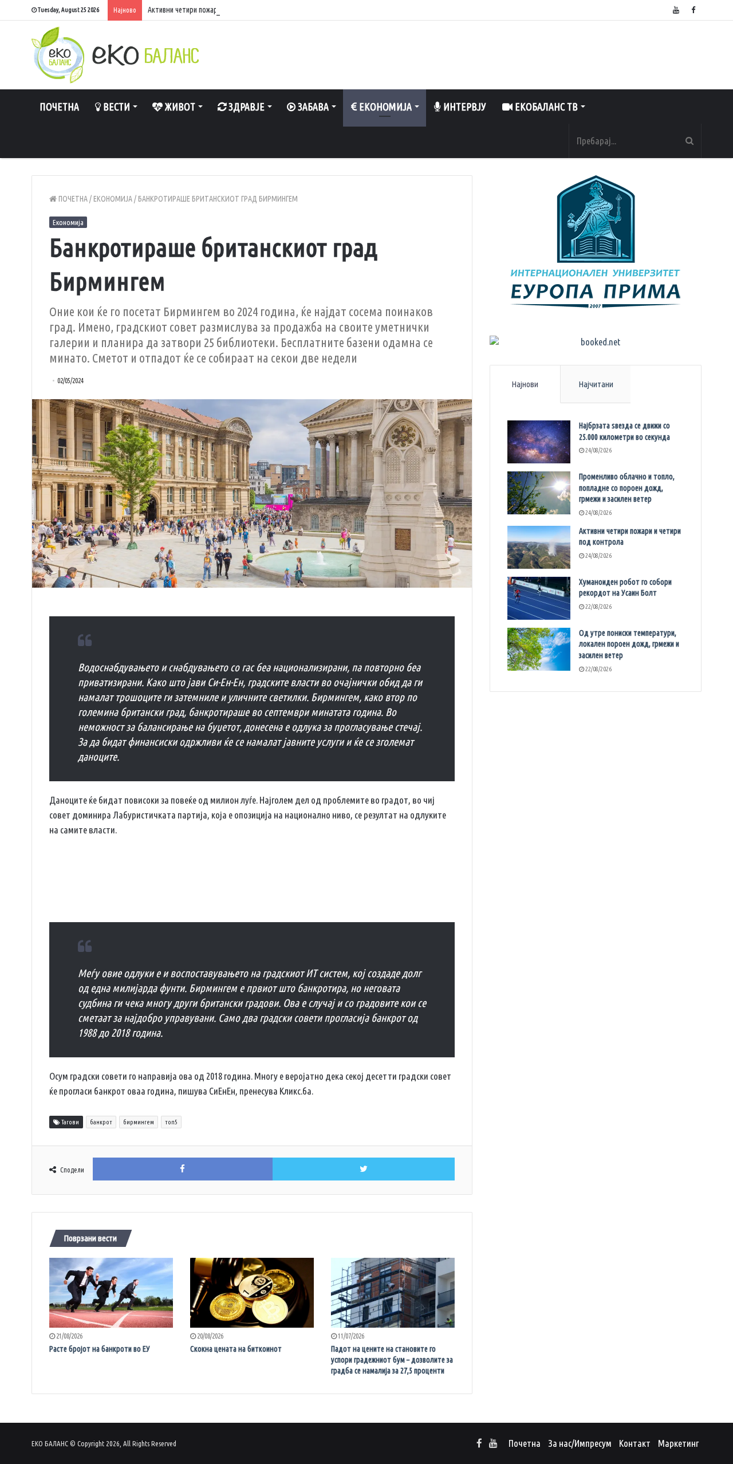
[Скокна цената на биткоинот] (252, 1293)
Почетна (59, 106)
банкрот (101, 1122)
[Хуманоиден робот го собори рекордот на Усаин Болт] (538, 598)
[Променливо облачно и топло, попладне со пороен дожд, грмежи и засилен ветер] (538, 492)
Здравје (245, 106)
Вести (115, 106)
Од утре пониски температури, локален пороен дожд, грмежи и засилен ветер (629, 644)
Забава (312, 106)
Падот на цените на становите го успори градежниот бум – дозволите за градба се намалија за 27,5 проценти (392, 1359)
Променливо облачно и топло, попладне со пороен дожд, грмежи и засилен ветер (627, 487)
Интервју (463, 106)
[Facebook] (693, 10)
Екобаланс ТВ (545, 106)
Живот (179, 106)
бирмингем (138, 1122)
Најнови (524, 384)
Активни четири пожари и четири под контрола (222, 9)
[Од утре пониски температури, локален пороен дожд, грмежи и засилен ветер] (538, 649)
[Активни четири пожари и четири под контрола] (538, 547)
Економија (384, 106)
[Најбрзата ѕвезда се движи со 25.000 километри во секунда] (538, 441)
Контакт (635, 1443)
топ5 (171, 1122)
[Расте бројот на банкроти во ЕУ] (111, 1293)
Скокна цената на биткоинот (236, 1348)
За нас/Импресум (580, 1443)
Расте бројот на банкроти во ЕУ (99, 1348)
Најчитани (595, 384)
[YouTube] (675, 10)
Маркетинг (678, 1443)
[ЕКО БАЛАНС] (115, 55)
